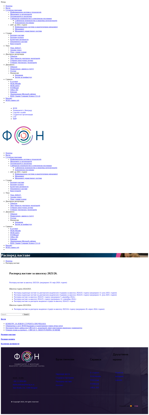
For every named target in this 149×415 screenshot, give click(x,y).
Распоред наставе (17, 35)
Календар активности (10, 344)
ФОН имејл (14, 86)
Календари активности (19, 39)
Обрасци (13, 56)
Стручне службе (19, 112)
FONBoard (14, 88)
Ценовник (19, 75)
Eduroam (13, 92)
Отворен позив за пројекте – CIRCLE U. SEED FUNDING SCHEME (33, 330)
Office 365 (14, 90)
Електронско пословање (24, 23)
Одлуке (13, 71)
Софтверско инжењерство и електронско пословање (31, 18)
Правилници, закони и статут (22, 69)
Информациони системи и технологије (25, 12)
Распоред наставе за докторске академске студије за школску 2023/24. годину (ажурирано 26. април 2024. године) (59, 309)
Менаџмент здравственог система (28, 31)
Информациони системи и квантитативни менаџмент (36, 27)
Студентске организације (23, 115)
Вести (8, 8)
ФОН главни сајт (12, 100)
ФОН (15, 108)
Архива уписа (15, 50)
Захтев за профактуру (23, 77)
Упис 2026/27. (15, 48)
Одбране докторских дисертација (23, 63)
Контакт (9, 98)
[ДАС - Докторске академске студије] (23, 149)
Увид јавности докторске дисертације (25, 58)
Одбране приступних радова (21, 60)
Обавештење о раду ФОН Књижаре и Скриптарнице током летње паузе (34, 326)
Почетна (9, 6)
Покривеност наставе (18, 42)
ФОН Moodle (15, 84)
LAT (14, 117)
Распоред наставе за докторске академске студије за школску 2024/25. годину (44, 301)
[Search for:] (12, 314)
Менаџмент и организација (21, 14)
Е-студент (14, 81)
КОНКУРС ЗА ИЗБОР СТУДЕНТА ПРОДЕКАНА (26, 324)
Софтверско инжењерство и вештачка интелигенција (36, 21)
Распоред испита (17, 37)
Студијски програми (14, 10)
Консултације (15, 44)
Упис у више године (18, 52)
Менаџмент (19, 29)
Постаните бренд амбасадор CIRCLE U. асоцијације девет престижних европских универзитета (44, 328)
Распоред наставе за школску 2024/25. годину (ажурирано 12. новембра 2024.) (45, 299)
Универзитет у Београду (22, 110)
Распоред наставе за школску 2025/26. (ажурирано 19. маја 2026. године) (38, 283)
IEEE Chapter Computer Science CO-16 (25, 96)
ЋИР (15, 119)
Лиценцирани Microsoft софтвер (23, 94)
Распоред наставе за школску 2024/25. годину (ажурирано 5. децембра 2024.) (44, 297)
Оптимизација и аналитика (21, 16)
